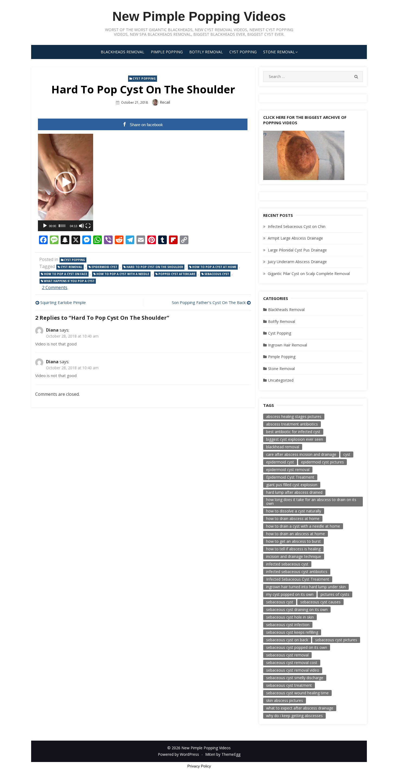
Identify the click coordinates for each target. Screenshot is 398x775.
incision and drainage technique (293, 556)
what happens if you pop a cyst (69, 281)
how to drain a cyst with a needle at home (303, 526)
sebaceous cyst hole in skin (290, 617)
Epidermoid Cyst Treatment (290, 477)
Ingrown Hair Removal (287, 345)
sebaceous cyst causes (320, 601)
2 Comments (54, 287)
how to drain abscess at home (292, 518)
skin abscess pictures (284, 700)
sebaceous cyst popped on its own (296, 647)
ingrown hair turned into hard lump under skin (306, 586)
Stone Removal (279, 51)
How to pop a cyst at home (214, 267)
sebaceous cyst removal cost (291, 662)
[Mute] (81, 225)
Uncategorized (280, 380)
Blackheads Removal (122, 51)
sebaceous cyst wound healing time (297, 692)
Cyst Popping (243, 51)
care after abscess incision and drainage (301, 454)
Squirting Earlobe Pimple (63, 302)
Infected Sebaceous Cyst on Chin (296, 226)
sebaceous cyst (216, 274)
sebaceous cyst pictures (336, 639)
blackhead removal (282, 446)
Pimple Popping (167, 51)
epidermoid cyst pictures (322, 462)
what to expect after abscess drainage (299, 708)
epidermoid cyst (104, 267)
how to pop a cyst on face (65, 274)
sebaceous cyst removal (287, 655)
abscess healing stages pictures (293, 416)
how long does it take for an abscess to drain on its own (311, 501)
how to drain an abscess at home (295, 533)
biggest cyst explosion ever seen (294, 439)
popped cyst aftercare (176, 274)
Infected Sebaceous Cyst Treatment (297, 579)
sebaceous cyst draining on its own (297, 609)
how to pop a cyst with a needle (122, 274)
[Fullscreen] (88, 225)
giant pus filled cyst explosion (291, 484)
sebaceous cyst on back (287, 639)
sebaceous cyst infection (287, 624)
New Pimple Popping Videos (199, 16)
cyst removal (71, 267)
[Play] (45, 225)
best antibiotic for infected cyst (293, 431)
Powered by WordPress (178, 754)
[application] (65, 182)
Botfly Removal (206, 51)
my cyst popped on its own (290, 594)
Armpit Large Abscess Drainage (295, 238)
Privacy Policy (199, 766)
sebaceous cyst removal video (292, 670)
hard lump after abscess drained (294, 492)
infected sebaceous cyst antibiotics (296, 571)
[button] (65, 182)
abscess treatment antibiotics (292, 424)
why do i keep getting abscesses (294, 715)
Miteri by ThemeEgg (222, 754)
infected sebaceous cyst (287, 564)
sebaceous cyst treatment (289, 685)
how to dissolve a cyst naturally (293, 511)
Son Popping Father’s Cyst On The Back (209, 302)
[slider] (62, 225)
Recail (165, 102)
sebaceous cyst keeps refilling (292, 632)
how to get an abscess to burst (293, 541)
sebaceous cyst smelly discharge (294, 677)
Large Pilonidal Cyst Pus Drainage (297, 250)
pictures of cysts (335, 594)
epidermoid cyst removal (287, 469)
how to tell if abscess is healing (293, 548)
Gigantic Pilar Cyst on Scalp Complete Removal (309, 273)
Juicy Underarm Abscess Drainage (297, 261)
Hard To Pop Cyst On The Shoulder (154, 267)
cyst (346, 454)
